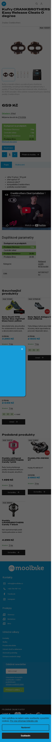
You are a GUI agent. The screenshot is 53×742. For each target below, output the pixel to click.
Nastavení (25, 727)
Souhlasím (25, 735)
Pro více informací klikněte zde (24, 721)
